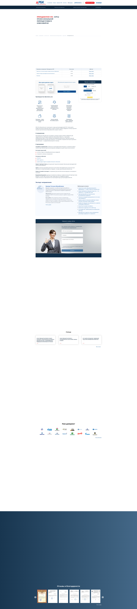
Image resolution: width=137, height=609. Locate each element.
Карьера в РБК (59, 2)
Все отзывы (99, 604)
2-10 (89, 86)
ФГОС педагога (40, 160)
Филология (38, 75)
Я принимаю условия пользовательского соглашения (90, 98)
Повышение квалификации (59, 7)
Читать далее (48, 204)
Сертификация (98, 7)
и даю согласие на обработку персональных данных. (90, 99)
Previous (34, 596)
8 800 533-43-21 (78, 2)
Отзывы (54, 2)
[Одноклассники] (98, 2)
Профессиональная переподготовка (80, 7)
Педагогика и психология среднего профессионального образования (48, 71)
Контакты (65, 2)
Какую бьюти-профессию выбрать (86, 206)
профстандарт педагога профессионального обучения (48, 161)
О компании (49, 2)
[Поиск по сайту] (84, 3)
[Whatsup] (100, 2)
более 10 (94, 86)
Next (102, 596)
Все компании (98, 437)
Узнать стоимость (66, 91)
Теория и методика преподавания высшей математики (46, 73)
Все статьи (98, 346)
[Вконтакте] (96, 2)
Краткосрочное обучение (41, 7)
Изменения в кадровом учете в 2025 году (87, 207)
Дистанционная (87, 90)
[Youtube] (99, 2)
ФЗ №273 (39, 158)
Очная (94, 90)
